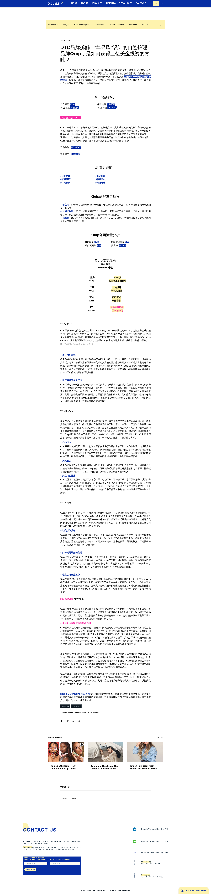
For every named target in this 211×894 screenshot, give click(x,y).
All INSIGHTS (53, 24)
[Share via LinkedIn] (73, 721)
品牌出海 (65, 706)
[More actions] (149, 40)
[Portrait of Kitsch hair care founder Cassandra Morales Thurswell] (145, 752)
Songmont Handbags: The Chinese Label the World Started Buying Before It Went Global (104, 767)
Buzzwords (133, 24)
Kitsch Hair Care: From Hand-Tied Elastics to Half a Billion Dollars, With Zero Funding (144, 767)
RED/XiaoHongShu (81, 24)
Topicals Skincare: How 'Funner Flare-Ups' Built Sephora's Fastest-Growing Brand (65, 767)
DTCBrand (76, 706)
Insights (66, 24)
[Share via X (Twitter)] (67, 721)
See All (160, 737)
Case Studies (99, 24)
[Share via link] (79, 721)
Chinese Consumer (116, 24)
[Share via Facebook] (61, 721)
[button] (160, 24)
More (144, 24)
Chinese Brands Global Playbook (73, 713)
